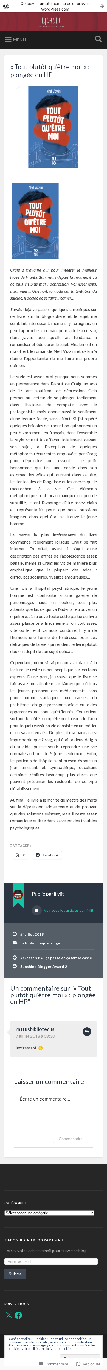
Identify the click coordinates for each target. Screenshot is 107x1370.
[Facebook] (18, 1315)
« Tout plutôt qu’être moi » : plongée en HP (50, 70)
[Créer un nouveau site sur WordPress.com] (53, 6)
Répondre (87, 1031)
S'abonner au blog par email (34, 1240)
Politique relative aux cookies (50, 1348)
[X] (8, 1315)
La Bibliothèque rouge (40, 943)
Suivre (15, 1274)
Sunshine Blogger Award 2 (43, 966)
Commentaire (71, 1138)
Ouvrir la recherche (97, 39)
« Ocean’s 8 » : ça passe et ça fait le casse (56, 958)
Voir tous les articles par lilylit (68, 910)
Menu (19, 39)
